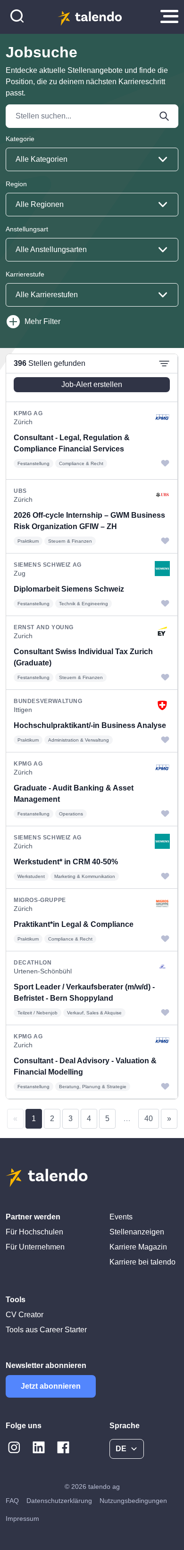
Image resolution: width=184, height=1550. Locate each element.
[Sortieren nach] (164, 363)
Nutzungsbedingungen (133, 1500)
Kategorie (20, 138)
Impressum (22, 1518)
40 (148, 1119)
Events (121, 1217)
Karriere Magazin (138, 1247)
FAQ (12, 1500)
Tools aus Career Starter (46, 1330)
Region (16, 184)
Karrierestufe (25, 274)
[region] (92, 726)
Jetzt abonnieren (51, 1386)
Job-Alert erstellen (91, 384)
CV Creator (24, 1315)
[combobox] (92, 159)
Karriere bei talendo (142, 1262)
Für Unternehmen (35, 1247)
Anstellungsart (27, 229)
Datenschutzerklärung (59, 1500)
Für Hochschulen (34, 1232)
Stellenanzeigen (136, 1232)
